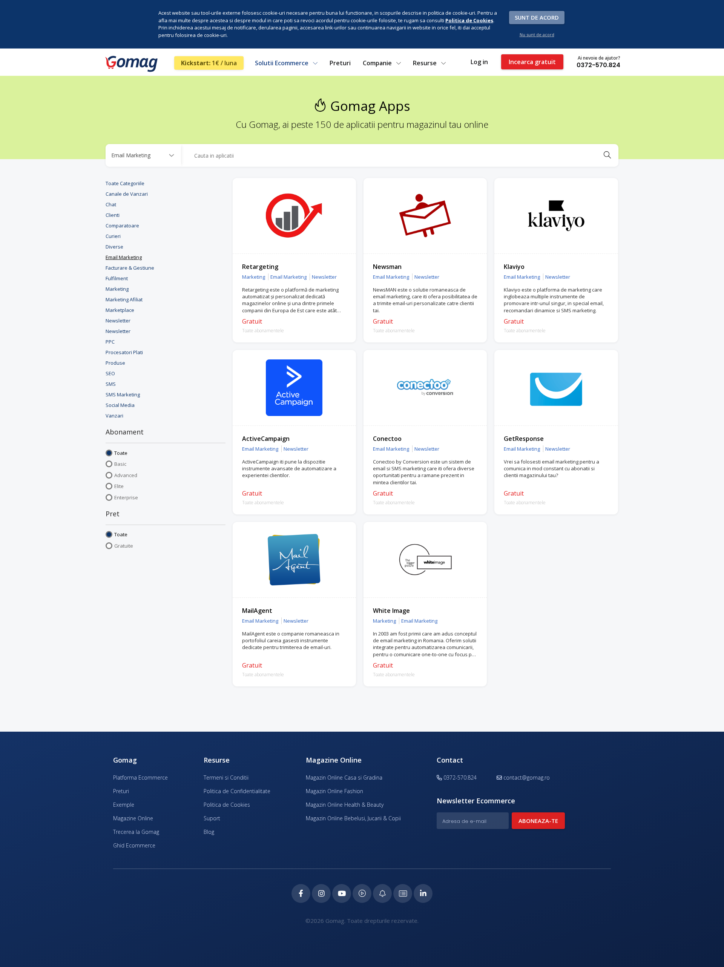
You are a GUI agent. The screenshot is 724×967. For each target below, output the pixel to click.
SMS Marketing (123, 394)
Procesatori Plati (124, 352)
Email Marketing (124, 257)
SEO (110, 373)
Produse (115, 362)
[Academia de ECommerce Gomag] (402, 893)
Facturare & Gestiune (130, 267)
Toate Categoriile (125, 183)
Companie (378, 63)
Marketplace (120, 310)
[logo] (131, 63)
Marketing (117, 288)
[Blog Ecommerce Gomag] (382, 893)
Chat (111, 204)
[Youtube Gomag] (341, 893)
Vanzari (114, 415)
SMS (111, 384)
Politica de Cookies (227, 804)
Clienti (113, 215)
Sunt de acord (537, 17)
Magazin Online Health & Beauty (344, 804)
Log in (479, 62)
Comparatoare (122, 225)
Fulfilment (117, 278)
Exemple (123, 804)
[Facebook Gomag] (300, 893)
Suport (212, 818)
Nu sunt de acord (537, 34)
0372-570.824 (598, 65)
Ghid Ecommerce (134, 845)
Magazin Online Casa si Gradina (344, 777)
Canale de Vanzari (127, 193)
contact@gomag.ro (526, 777)
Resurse (425, 63)
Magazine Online (133, 818)
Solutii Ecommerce (282, 63)
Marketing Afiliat (124, 299)
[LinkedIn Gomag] (423, 893)
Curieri (113, 236)
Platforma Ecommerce (140, 777)
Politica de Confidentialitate (237, 791)
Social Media (120, 405)
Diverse (114, 246)
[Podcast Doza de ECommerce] (362, 893)
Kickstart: (209, 63)
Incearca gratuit (532, 62)
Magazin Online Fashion (334, 791)
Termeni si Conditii (226, 777)
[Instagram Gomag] (321, 893)
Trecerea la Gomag (136, 831)
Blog (209, 831)
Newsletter (118, 320)
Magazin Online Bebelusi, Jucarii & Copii (353, 818)
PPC (110, 341)
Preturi (340, 63)
